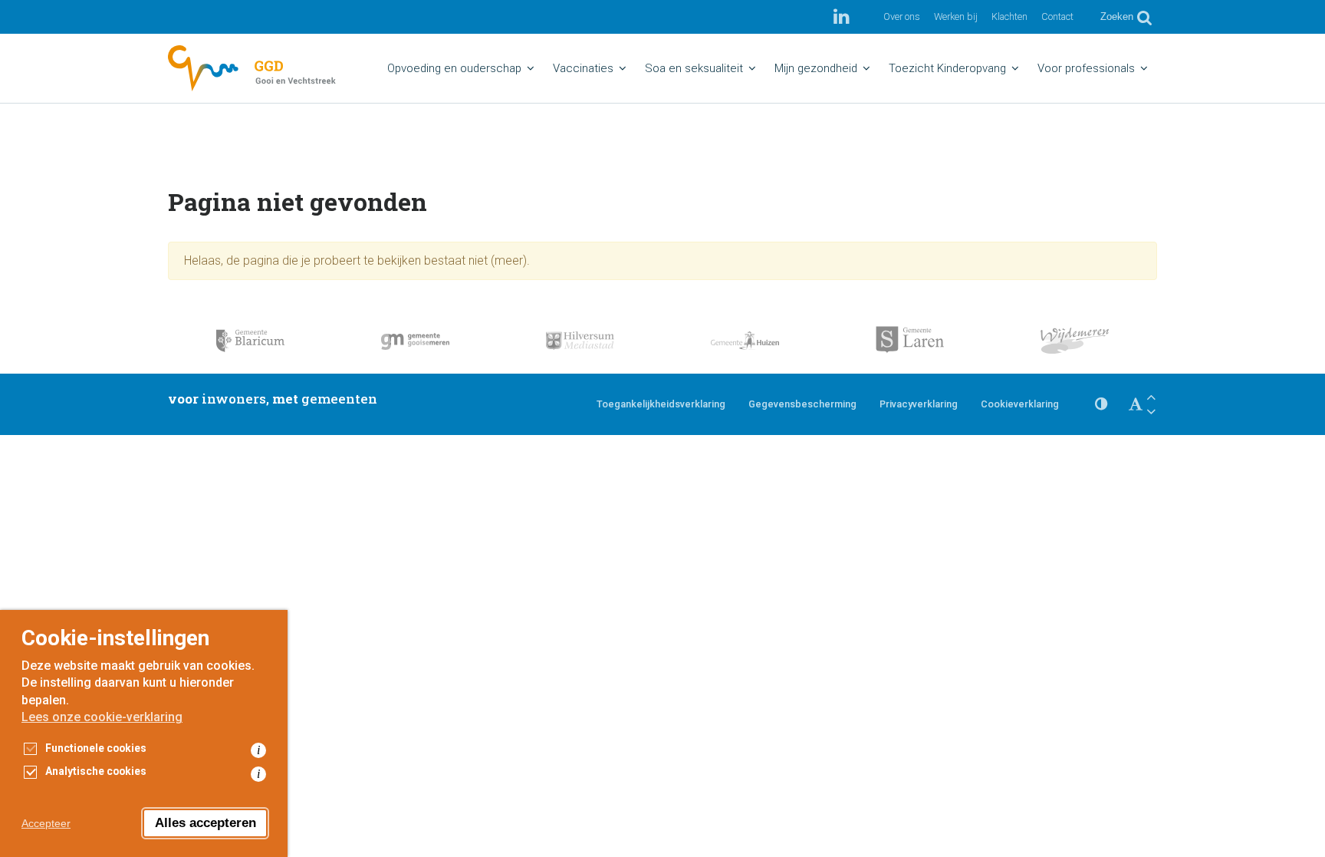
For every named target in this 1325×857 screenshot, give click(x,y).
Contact (1057, 16)
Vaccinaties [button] (583, 68)
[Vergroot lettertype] (1151, 397)
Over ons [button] (901, 16)
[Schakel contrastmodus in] (1101, 404)
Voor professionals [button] (1086, 68)
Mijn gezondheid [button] (815, 68)
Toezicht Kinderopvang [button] (947, 68)
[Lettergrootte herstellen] (1135, 404)
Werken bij (956, 16)
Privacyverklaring (918, 404)
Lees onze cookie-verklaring (101, 717)
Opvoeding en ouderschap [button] (454, 68)
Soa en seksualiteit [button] (694, 68)
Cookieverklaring (1020, 404)
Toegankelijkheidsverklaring (661, 404)
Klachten (1009, 16)
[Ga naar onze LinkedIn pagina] (841, 17)
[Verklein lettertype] (1151, 412)
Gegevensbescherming (802, 404)
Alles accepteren (205, 823)
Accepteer (46, 823)
